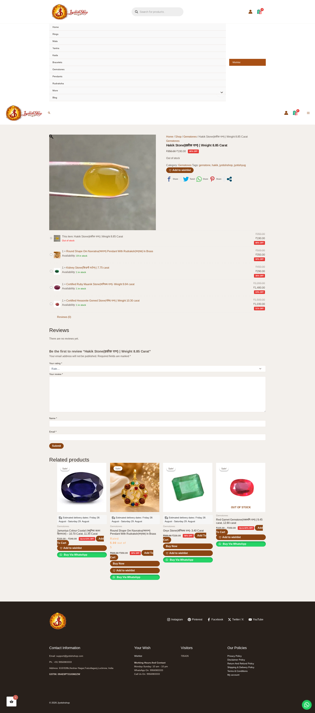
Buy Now (118, 563)
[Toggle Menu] (221, 93)
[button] (49, 113)
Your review (56, 374)
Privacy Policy (234, 656)
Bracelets (57, 62)
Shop (178, 136)
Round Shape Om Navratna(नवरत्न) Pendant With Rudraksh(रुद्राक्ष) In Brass (109, 251)
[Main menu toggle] (308, 112)
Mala (55, 41)
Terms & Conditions (237, 671)
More (55, 90)
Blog (54, 97)
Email (52, 431)
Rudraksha (58, 83)
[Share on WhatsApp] (202, 179)
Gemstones (58, 69)
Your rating (55, 363)
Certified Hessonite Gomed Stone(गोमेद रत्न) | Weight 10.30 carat (102, 300)
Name (53, 418)
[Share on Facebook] (172, 179)
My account (233, 674)
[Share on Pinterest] (215, 179)
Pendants (57, 76)
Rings (55, 34)
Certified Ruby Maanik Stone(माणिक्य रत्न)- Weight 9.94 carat (100, 284)
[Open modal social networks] (229, 179)
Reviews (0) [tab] (64, 317)
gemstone (204, 165)
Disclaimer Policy (236, 659)
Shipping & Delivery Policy (240, 667)
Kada (55, 55)
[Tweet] (189, 179)
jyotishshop (226, 165)
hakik (215, 165)
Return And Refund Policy (240, 663)
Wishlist (236, 62)
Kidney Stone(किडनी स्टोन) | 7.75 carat (87, 267)
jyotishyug (240, 165)
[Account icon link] (250, 12)
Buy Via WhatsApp (75, 554)
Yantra (55, 48)
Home (55, 27)
